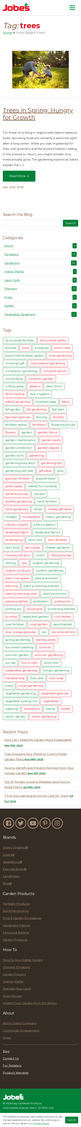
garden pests (50, 440)
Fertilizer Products (16, 904)
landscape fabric (17, 532)
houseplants (31, 517)
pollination (41, 601)
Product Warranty (16, 1072)
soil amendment (64, 632)
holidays (11, 517)
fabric (66, 401)
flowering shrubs (63, 424)
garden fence (47, 432)
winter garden (15, 716)
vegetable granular (55, 693)
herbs (38, 509)
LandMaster (11, 876)
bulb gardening (60, 355)
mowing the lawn (17, 555)
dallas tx (35, 386)
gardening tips (51, 463)
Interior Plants (13, 981)
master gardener (58, 547)
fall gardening (36, 409)
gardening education (20, 463)
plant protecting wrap (21, 593)
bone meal (62, 348)
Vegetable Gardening (39, 314)
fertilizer (59, 417)
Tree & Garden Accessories (22, 918)
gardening (36, 455)
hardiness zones (16, 494)
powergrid (34, 609)
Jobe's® (9, 855)
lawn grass (32, 547)
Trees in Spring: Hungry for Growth (38, 114)
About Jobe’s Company (20, 1023)
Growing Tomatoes (16, 967)
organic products (17, 570)
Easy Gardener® (14, 869)
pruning (11, 616)
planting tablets (16, 601)
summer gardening (49, 655)
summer (45, 647)
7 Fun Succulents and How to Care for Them (38, 798)
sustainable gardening (21, 670)
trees (9, 685)
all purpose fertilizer (19, 340)
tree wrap (56, 678)
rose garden (39, 624)
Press (39, 297)
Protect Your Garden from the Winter (30, 1003)
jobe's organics (44, 524)
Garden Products (15, 939)
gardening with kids (19, 471)
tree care (37, 678)
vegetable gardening (20, 693)
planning (11, 586)
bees (25, 348)
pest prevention (46, 578)
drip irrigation (40, 394)
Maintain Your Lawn (17, 988)
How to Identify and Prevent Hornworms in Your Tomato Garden (39, 770)
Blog (6, 1051)
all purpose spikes (53, 340)
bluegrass (42, 348)
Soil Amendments (16, 911)
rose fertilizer (14, 624)
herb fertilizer (47, 501)
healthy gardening (18, 501)
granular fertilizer (17, 478)
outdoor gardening (49, 570)
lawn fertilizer (57, 540)
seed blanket (62, 624)
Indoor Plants (39, 271)
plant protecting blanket (41, 586)
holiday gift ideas (59, 509)
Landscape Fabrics (16, 925)
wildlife (65, 709)
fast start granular (18, 417)
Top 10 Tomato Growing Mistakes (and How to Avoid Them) (37, 784)
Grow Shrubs (12, 996)
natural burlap (61, 555)
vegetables (51, 701)
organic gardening (46, 563)
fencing (41, 417)
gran (60, 471)
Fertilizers (39, 254)
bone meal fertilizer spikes (24, 355)
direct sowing (14, 394)
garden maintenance (20, 440)
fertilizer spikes (16, 424)
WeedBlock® (12, 862)
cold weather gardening (47, 363)
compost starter (55, 371)
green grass (13, 486)
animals (10, 348)
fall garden (13, 409)
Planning (39, 288)
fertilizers (39, 424)
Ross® (7, 883)
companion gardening (21, 371)
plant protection (54, 593)
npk (24, 563)
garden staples (48, 448)
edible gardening (17, 401)
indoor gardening (58, 517)
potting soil (13, 609)
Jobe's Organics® (15, 847)
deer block (54, 386)
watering (11, 709)
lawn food (12, 547)
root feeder (62, 616)
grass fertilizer (46, 478)
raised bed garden (35, 616)
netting (10, 563)
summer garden (17, 655)
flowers (10, 432)
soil (44, 632)
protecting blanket (61, 609)
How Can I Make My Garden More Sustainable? (38, 742)
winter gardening (43, 716)
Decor (39, 245)
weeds (50, 709)
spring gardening (17, 639)
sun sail (10, 662)
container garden (40, 378)
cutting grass (14, 386)
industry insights (16, 524)
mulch (40, 555)
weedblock (32, 709)
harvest (39, 494)
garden (26, 432)
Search (70, 223)
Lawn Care (39, 280)
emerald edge (46, 401)
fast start (58, 409)
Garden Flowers (14, 974)
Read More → (22, 177)
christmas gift (14, 363)
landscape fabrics (47, 532)
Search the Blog (17, 214)
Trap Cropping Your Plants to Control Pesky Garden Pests (35, 756)
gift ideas (45, 471)
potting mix (62, 601)
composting (14, 378)
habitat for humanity (42, 486)
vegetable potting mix (21, 701)
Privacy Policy (41, 1123)
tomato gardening (56, 670)
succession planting (19, 647)
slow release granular (20, 632)
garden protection (18, 448)
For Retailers (12, 1065)
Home (7, 32)
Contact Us (11, 1058)
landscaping (14, 540)
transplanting (14, 678)
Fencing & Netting (16, 932)
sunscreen (51, 662)
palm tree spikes (17, 578)
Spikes (39, 305)
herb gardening (16, 509)
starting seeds (46, 639)
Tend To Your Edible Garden (23, 960)
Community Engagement (21, 1030)
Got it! (72, 1120)
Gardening (39, 263)
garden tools (14, 455)
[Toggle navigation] (72, 7)
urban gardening (30, 685)
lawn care (35, 540)
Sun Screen (29, 662)
